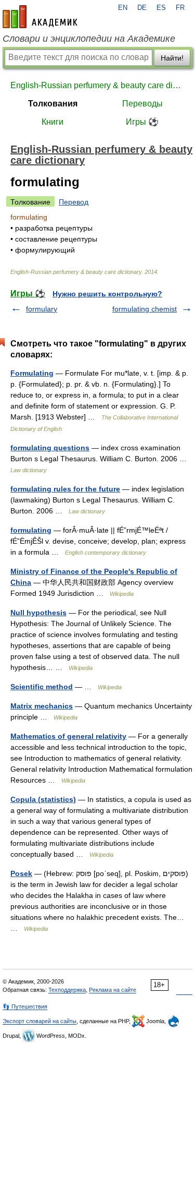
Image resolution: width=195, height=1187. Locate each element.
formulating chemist (144, 309)
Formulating (32, 373)
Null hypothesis (38, 612)
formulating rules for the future (65, 489)
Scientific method (41, 686)
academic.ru (40, 16)
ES (161, 7)
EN (122, 7)
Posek (21, 873)
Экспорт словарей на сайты (39, 1021)
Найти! (172, 58)
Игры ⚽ (142, 121)
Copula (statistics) (43, 799)
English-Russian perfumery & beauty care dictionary (97, 85)
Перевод (73, 202)
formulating (30, 530)
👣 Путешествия (25, 1006)
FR (180, 7)
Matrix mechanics (41, 706)
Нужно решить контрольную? (107, 294)
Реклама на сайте (112, 990)
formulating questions (49, 447)
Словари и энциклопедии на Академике (89, 38)
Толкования (52, 103)
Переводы (142, 103)
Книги (52, 121)
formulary (41, 309)
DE (142, 7)
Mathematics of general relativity (68, 736)
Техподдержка (67, 990)
